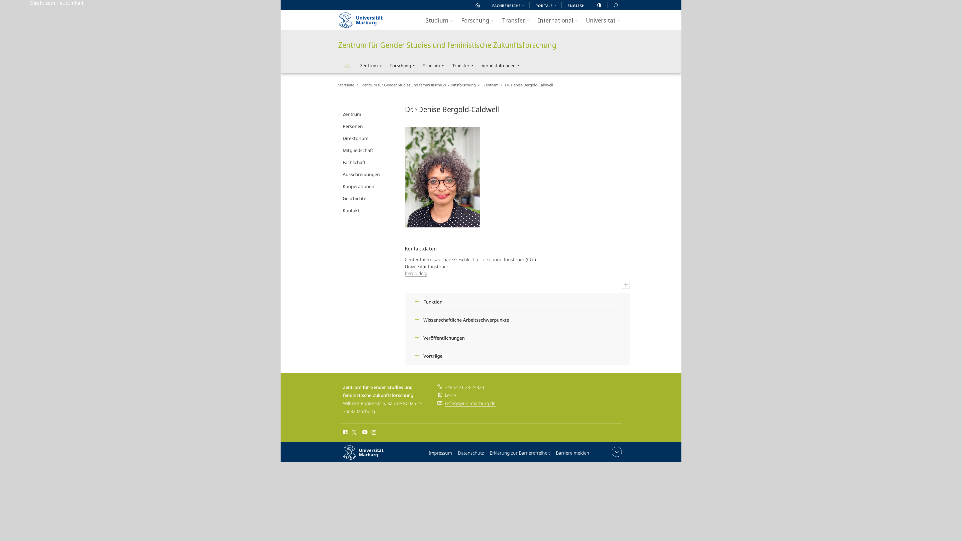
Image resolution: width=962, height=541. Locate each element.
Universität (601, 20)
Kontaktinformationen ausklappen (617, 452)
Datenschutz (471, 453)
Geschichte (354, 198)
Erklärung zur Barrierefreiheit (520, 453)
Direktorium (356, 138)
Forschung (475, 20)
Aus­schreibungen (361, 174)
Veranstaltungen (499, 66)
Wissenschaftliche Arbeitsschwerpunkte (466, 318)
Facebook (345, 433)
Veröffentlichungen (444, 336)
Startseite (346, 84)
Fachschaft (354, 162)
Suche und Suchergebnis (616, 5)
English (576, 5)
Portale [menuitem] (544, 5)
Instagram (374, 433)
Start (477, 5)
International (555, 20)
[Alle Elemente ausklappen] (626, 285)
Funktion (432, 300)
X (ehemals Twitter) (354, 432)
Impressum (440, 453)
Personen (353, 126)
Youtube (364, 433)
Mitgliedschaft (358, 150)
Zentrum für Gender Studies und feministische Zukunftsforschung (347, 65)
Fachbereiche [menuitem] (506, 5)
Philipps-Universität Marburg (372, 460)
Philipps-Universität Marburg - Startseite (369, 18)
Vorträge (432, 354)
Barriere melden (572, 453)
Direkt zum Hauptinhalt (57, 3)
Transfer (513, 20)
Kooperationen (358, 186)
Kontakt (351, 210)
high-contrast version (599, 5)
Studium (437, 20)
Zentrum (369, 66)
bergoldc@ (416, 273)
